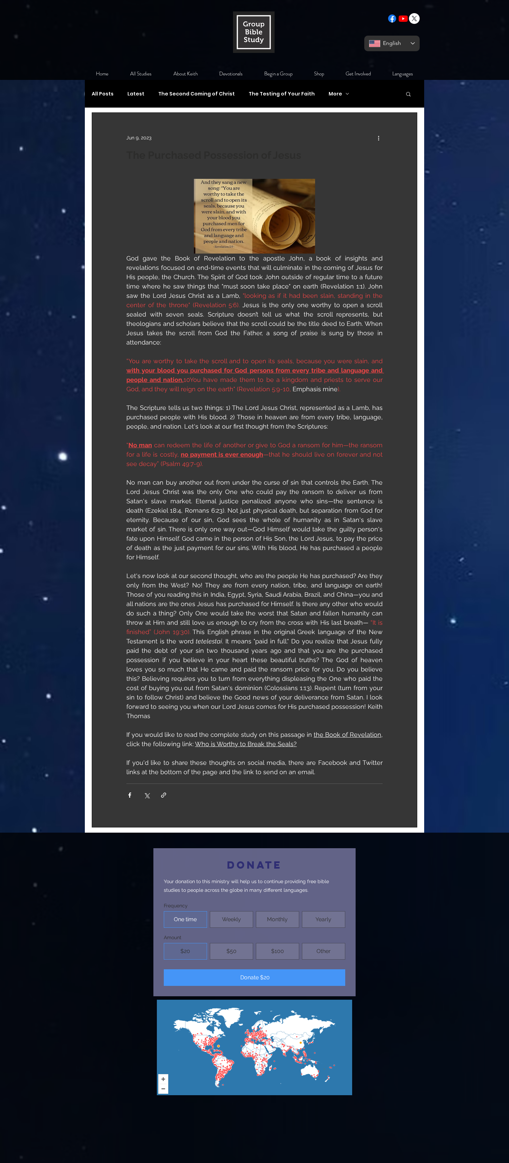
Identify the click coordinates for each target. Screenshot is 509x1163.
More (335, 94)
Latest (135, 94)
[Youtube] (403, 18)
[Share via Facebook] (129, 795)
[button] (408, 94)
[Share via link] (163, 795)
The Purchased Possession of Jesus (213, 155)
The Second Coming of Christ (196, 94)
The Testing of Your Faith (282, 94)
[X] (414, 18)
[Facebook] (392, 18)
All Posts (103, 94)
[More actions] (378, 138)
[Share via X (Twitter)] (146, 795)
